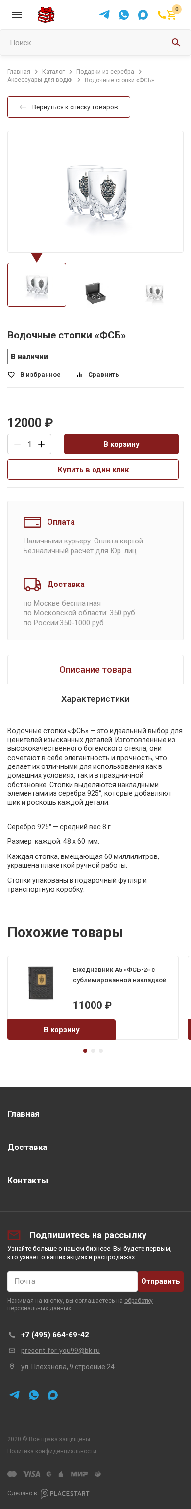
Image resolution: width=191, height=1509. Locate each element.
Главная (23, 1114)
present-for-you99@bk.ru (60, 1350)
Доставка (27, 1147)
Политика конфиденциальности (51, 1451)
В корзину (121, 444)
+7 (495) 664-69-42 (55, 1334)
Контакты (27, 1180)
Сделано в (22, 1493)
